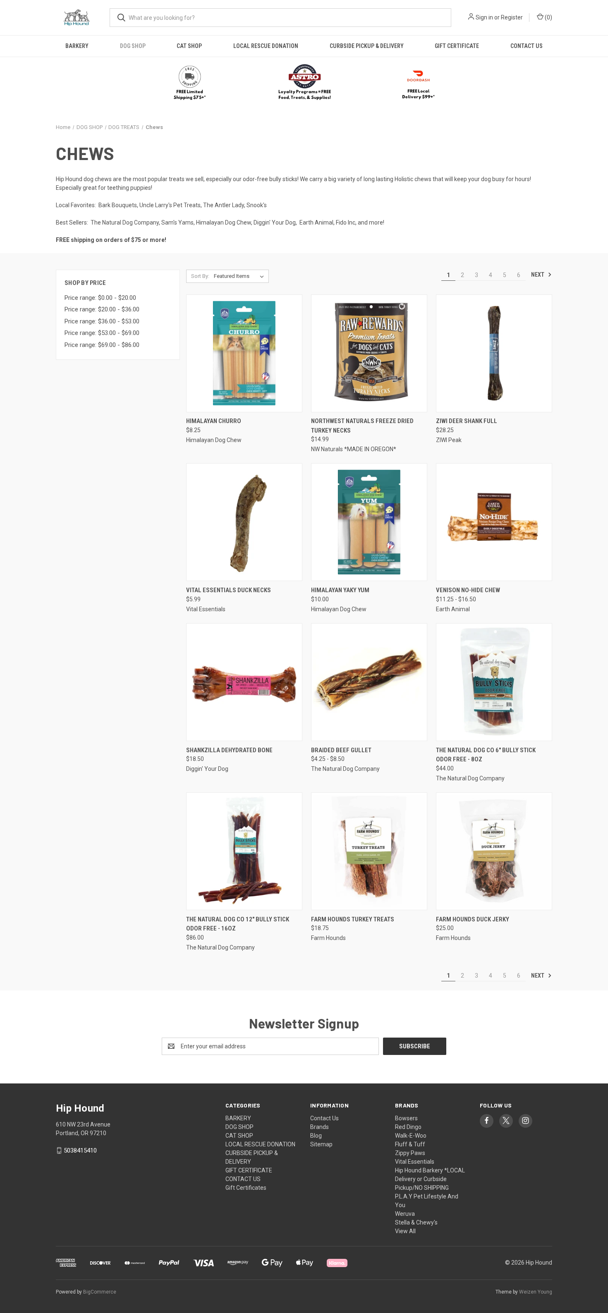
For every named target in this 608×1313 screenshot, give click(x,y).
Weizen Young (535, 1292)
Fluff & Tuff (410, 1144)
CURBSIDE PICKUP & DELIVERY (367, 46)
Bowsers (406, 1118)
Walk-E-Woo (410, 1135)
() (547, 17)
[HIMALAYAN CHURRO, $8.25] (244, 353)
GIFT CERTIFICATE (457, 46)
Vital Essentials (414, 1161)
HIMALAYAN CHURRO (213, 421)
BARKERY (77, 46)
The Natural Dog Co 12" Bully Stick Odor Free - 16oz (237, 924)
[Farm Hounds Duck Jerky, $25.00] (494, 851)
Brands (319, 1127)
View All (405, 1231)
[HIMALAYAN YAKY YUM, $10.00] (369, 522)
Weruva (405, 1213)
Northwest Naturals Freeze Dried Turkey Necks (362, 425)
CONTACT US (526, 46)
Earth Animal (316, 222)
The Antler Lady (223, 205)
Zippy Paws (410, 1153)
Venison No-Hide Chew (468, 590)
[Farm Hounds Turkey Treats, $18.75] (369, 851)
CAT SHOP (189, 46)
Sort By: (200, 276)
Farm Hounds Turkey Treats (352, 919)
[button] (304, 83)
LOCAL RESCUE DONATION (265, 46)
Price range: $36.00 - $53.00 (102, 321)
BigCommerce (99, 1292)
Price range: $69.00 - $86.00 (102, 345)
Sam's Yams (177, 222)
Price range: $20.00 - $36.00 (102, 309)
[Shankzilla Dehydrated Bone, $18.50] (244, 682)
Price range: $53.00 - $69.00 (102, 333)
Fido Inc (345, 222)
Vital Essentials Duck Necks (228, 590)
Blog (316, 1135)
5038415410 (80, 1150)
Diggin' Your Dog (275, 222)
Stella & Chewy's (416, 1222)
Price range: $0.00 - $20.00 (100, 297)
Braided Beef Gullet (341, 750)
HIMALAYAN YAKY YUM (340, 590)
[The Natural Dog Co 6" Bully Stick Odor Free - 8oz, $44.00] (494, 682)
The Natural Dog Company (125, 222)
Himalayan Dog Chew (223, 222)
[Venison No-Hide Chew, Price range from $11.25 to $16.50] (494, 522)
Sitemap (321, 1144)
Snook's (257, 205)
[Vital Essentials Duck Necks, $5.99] (244, 522)
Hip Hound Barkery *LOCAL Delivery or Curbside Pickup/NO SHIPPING (430, 1179)
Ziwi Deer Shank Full (466, 421)
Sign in (484, 17)
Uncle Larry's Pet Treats (170, 205)
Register (512, 17)
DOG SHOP (133, 46)
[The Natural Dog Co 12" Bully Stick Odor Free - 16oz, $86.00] (244, 851)
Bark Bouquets (117, 205)
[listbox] (240, 276)
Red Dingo (408, 1127)
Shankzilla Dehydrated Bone (229, 750)
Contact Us (324, 1118)
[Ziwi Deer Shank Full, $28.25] (494, 353)
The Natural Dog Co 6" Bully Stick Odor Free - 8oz (486, 754)
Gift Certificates (245, 1187)
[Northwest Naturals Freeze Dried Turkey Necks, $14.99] (369, 353)
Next (538, 274)
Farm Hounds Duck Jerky (472, 919)
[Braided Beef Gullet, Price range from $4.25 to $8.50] (369, 682)
